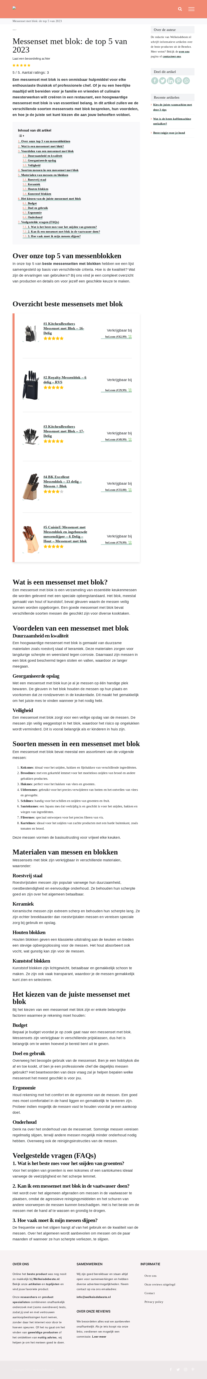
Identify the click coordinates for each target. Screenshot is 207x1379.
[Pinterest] (178, 80)
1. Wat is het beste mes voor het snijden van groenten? (62, 227)
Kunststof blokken (39, 193)
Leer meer (99, 1336)
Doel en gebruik (38, 208)
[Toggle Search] (180, 9)
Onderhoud (35, 217)
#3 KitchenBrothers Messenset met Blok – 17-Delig (63, 431)
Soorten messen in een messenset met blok (49, 170)
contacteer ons (172, 56)
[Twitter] (162, 80)
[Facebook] (154, 80)
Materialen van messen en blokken (44, 175)
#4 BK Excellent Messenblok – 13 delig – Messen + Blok (62, 481)
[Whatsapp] (186, 80)
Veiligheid (34, 165)
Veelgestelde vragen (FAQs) (40, 222)
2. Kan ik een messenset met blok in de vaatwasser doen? (64, 231)
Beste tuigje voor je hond (169, 132)
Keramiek (34, 184)
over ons (184, 51)
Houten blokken (38, 189)
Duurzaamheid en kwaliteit (45, 155)
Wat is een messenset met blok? (42, 146)
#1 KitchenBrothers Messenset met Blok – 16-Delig (63, 328)
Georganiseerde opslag (42, 160)
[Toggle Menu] (191, 9)
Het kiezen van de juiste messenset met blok (51, 198)
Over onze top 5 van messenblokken (45, 141)
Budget (32, 203)
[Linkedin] (170, 80)
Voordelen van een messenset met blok (47, 151)
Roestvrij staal (37, 179)
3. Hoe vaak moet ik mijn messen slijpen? (54, 236)
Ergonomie (35, 212)
